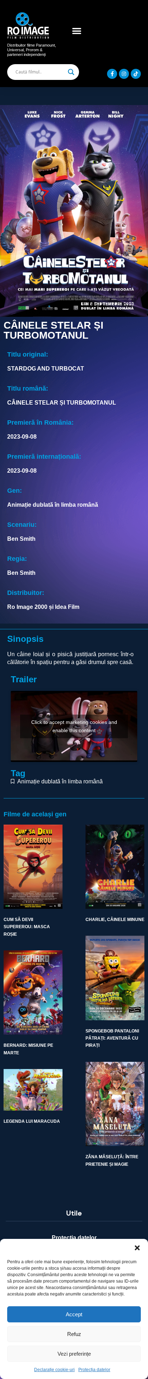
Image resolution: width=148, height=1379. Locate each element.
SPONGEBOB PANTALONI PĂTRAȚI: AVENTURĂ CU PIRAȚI (112, 1038)
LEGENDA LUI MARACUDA (32, 1121)
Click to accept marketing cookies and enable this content (74, 726)
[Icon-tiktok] (136, 74)
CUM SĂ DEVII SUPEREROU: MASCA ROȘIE (27, 927)
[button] (137, 1247)
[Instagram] (124, 74)
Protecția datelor (94, 1369)
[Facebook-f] (112, 74)
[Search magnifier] (71, 72)
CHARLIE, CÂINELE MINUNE (114, 919)
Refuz (74, 1334)
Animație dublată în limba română (60, 781)
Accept (74, 1314)
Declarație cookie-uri (54, 1369)
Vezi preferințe (74, 1354)
